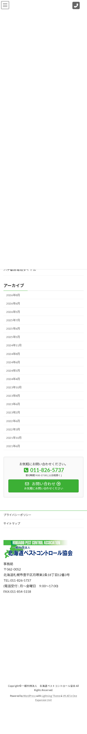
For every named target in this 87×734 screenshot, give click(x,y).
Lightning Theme (51, 696)
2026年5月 (13, 312)
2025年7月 (13, 320)
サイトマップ (11, 523)
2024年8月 (13, 353)
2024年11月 (14, 345)
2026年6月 (13, 303)
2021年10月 (14, 437)
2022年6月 (13, 421)
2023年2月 (13, 412)
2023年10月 (14, 387)
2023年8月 (13, 395)
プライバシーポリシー (17, 515)
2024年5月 (13, 370)
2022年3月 (13, 429)
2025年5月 (13, 337)
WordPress (29, 696)
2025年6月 (13, 328)
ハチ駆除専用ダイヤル (19, 270)
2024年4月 (13, 379)
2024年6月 (13, 362)
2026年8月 (13, 295)
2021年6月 (13, 446)
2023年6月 (13, 404)
